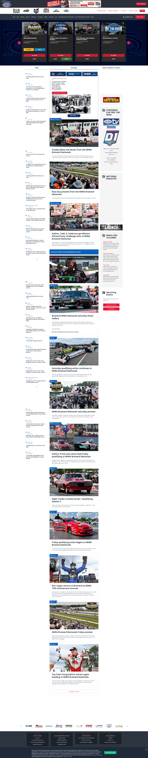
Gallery (54, 285)
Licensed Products (37, 744)
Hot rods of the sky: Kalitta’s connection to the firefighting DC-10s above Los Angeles (35, 88)
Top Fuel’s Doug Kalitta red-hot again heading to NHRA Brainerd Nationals (70, 675)
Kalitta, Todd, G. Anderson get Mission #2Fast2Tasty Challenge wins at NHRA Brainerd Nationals (71, 236)
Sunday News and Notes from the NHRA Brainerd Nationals (72, 151)
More (92, 17)
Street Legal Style (86, 740)
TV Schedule (40, 17)
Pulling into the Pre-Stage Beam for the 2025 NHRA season (36, 381)
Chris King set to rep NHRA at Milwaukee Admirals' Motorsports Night (35, 319)
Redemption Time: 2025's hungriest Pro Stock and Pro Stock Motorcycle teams (36, 253)
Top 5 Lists (30, 161)
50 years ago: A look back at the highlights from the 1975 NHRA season (35, 286)
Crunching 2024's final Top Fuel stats (34, 297)
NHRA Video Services (62, 742)
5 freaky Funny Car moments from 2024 (35, 446)
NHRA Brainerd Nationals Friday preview (72, 632)
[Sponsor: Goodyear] (99, 726)
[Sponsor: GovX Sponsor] (109, 726)
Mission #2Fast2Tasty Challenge (66, 17)
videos (142, 10)
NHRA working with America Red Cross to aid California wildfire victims (35, 230)
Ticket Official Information (38, 742)
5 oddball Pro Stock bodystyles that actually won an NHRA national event (36, 166)
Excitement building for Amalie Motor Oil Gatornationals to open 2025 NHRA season (35, 242)
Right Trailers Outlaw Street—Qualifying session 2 (72, 500)
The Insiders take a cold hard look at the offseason (35, 209)
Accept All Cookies (110, 752)
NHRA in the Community (110, 742)
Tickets (141, 17)
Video (18, 17)
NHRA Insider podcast (33, 205)
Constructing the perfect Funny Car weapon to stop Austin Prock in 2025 (36, 99)
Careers (110, 738)
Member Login (129, 17)
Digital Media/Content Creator (82, 17)
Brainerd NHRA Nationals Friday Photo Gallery (66, 332)
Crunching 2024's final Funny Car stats (35, 176)
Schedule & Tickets (111, 305)
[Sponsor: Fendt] (49, 726)
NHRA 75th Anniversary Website (60, 92)
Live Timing (28, 49)
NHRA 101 (37, 738)
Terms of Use (68, 756)
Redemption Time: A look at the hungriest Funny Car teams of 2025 (35, 361)
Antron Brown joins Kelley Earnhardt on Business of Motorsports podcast (36, 351)
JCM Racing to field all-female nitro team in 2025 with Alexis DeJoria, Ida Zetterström (36, 187)
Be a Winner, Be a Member (86, 742)
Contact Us (110, 740)
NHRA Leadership (110, 735)
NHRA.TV (124, 10)
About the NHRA (38, 735)
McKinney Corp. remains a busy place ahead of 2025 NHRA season (35, 436)
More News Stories (74, 691)
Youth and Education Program (86, 738)
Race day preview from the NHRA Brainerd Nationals (73, 193)
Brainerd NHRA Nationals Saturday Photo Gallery (72, 317)
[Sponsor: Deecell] (39, 726)
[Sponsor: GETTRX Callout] (89, 726)
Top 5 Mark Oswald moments (34, 341)
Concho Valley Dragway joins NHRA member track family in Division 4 (35, 219)
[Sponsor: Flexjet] (59, 726)
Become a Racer (101, 10)
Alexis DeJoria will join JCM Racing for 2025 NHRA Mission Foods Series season (36, 414)
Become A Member (113, 10)
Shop (56, 17)
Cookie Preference (62, 740)
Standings (33, 17)
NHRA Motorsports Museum (62, 735)
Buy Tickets (141, 3)
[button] (19, 42)
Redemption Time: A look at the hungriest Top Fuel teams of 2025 (35, 371)
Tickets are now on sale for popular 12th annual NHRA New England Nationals (36, 122)
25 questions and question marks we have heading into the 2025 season (35, 425)
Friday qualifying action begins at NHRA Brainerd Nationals (72, 543)
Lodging (66, 58)
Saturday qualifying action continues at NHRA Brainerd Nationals (72, 369)
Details (34, 59)
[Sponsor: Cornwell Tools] (29, 726)
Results (28, 17)
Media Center (62, 738)
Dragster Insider (107, 242)
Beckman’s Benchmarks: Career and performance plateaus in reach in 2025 (36, 111)
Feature (29, 73)
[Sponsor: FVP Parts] (69, 726)
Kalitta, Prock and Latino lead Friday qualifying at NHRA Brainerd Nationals (71, 455)
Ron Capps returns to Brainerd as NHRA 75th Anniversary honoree (71, 587)
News (14, 17)
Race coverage (55, 119)
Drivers (45, 17)
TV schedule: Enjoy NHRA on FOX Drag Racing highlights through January (35, 457)
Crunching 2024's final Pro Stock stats (35, 77)
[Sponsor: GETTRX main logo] (79, 726)
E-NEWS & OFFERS (133, 10)
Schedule (22, 17)
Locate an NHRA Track (37, 740)
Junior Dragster (86, 735)
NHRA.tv (40, 49)
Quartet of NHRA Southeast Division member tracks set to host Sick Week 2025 (36, 308)
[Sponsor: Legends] (119, 726)
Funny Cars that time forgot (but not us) (35, 155)
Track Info (51, 17)
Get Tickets (34, 55)
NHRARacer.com (62, 744)
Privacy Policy (96, 755)
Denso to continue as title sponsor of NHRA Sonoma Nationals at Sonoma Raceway (35, 199)
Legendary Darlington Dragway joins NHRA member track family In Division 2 (35, 331)
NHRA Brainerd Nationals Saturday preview (73, 411)
